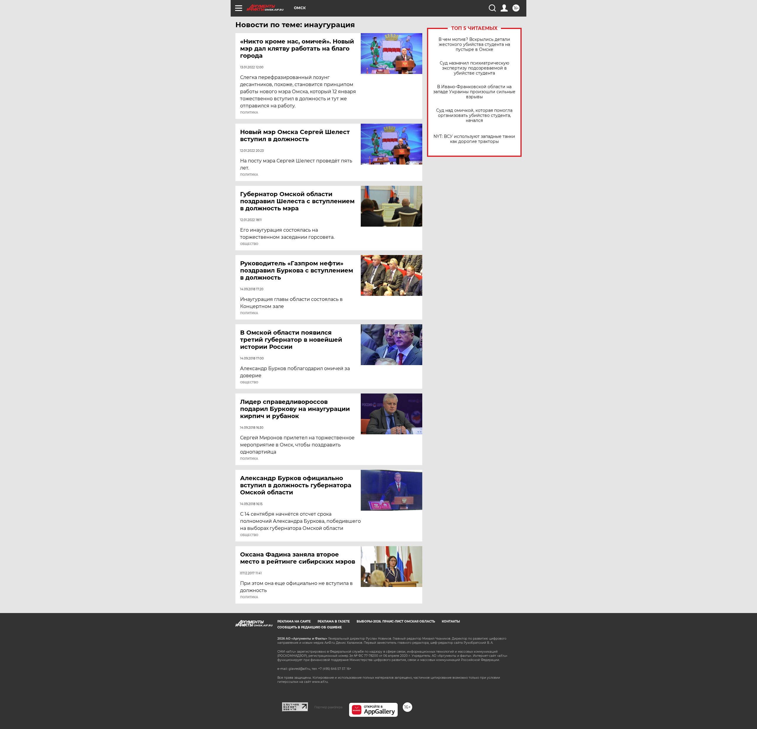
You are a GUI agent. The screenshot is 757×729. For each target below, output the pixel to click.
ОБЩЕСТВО (249, 244)
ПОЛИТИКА (249, 112)
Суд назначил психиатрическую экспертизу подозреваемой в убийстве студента (474, 68)
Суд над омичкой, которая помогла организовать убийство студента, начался (474, 115)
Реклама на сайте (294, 621)
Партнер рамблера (328, 707)
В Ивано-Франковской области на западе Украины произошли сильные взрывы (474, 91)
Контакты (451, 621)
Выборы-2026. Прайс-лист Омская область (396, 621)
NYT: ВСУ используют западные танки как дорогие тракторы (474, 139)
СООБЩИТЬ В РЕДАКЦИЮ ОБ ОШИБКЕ (309, 627)
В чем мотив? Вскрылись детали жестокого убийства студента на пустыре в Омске (474, 44)
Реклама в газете (334, 621)
